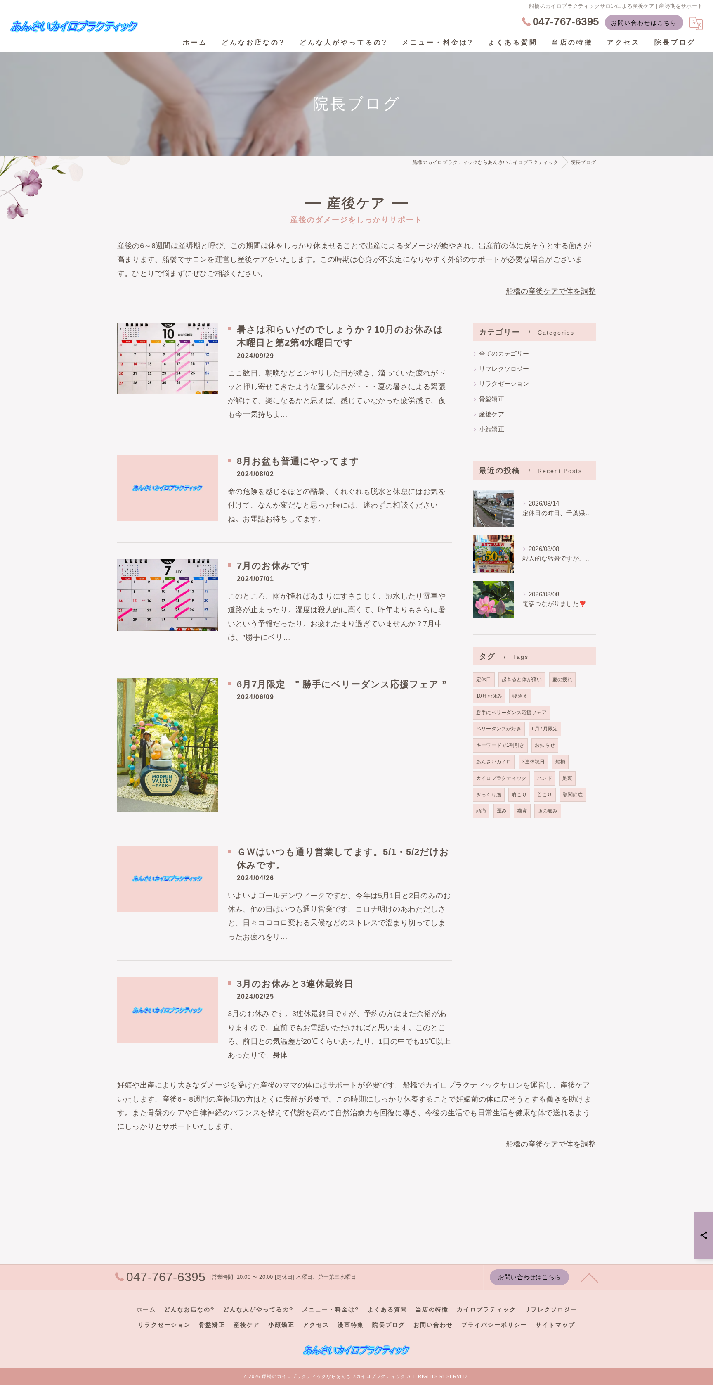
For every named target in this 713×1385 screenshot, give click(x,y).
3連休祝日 (533, 762)
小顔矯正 (491, 429)
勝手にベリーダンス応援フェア (511, 712)
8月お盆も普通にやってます (298, 461)
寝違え (520, 696)
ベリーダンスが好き (499, 729)
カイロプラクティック (501, 778)
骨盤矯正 (491, 399)
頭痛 (481, 811)
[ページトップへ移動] (589, 1277)
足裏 (567, 778)
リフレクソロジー (504, 369)
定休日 (483, 679)
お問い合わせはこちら (644, 22)
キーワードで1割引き (500, 745)
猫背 (522, 811)
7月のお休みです (274, 566)
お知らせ (545, 745)
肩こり (519, 795)
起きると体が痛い (522, 679)
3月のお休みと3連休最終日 (295, 984)
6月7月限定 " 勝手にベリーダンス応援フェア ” (342, 684)
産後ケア (491, 414)
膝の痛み (548, 811)
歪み (502, 811)
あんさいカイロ (493, 762)
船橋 (560, 762)
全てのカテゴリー (504, 353)
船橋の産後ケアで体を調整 (551, 291)
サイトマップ (555, 1324)
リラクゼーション (504, 383)
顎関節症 (573, 795)
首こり (544, 795)
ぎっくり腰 (488, 795)
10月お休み (489, 696)
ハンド (544, 778)
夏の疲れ (562, 679)
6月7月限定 (545, 729)
